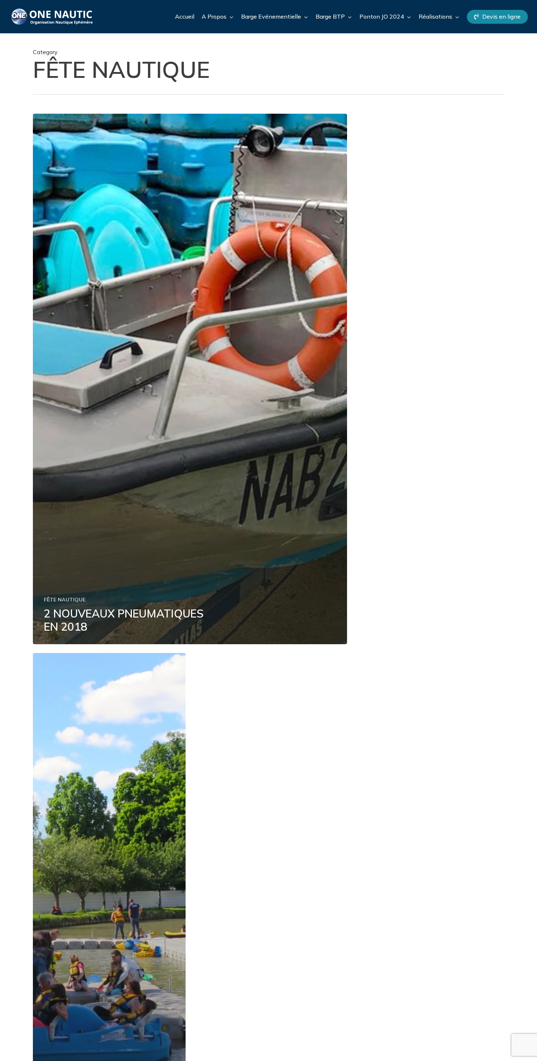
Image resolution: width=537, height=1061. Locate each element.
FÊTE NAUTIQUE (64, 599)
